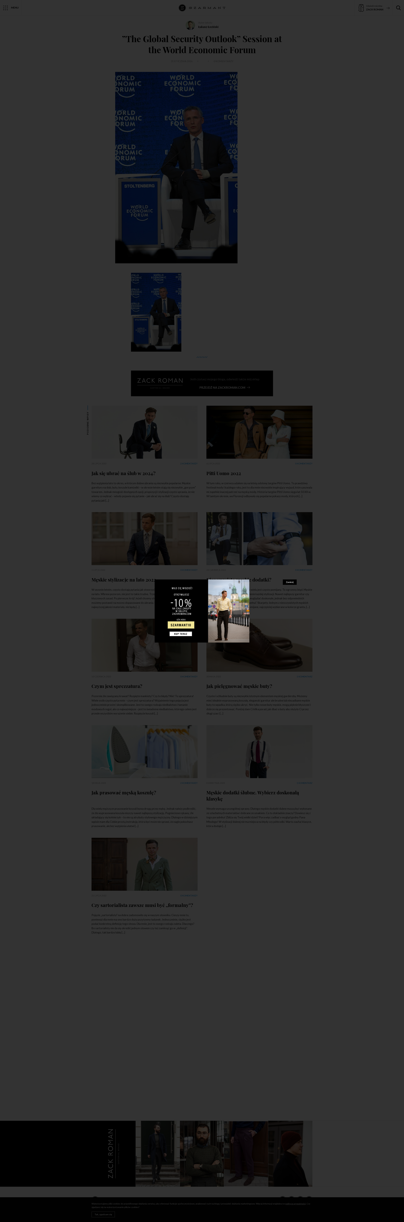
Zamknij (290, 582)
